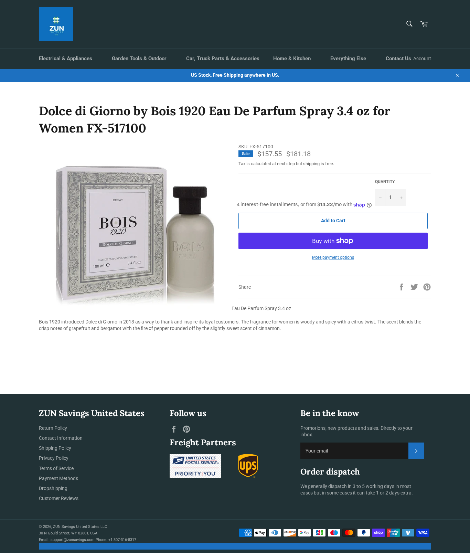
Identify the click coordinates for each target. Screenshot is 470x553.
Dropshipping (53, 488)
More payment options (333, 257)
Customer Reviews (58, 498)
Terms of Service (56, 468)
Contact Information (61, 438)
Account (422, 58)
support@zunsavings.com (73, 540)
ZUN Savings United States (76, 526)
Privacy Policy (53, 458)
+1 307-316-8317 (122, 540)
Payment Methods (58, 478)
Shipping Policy (55, 448)
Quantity (385, 181)
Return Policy (53, 428)
